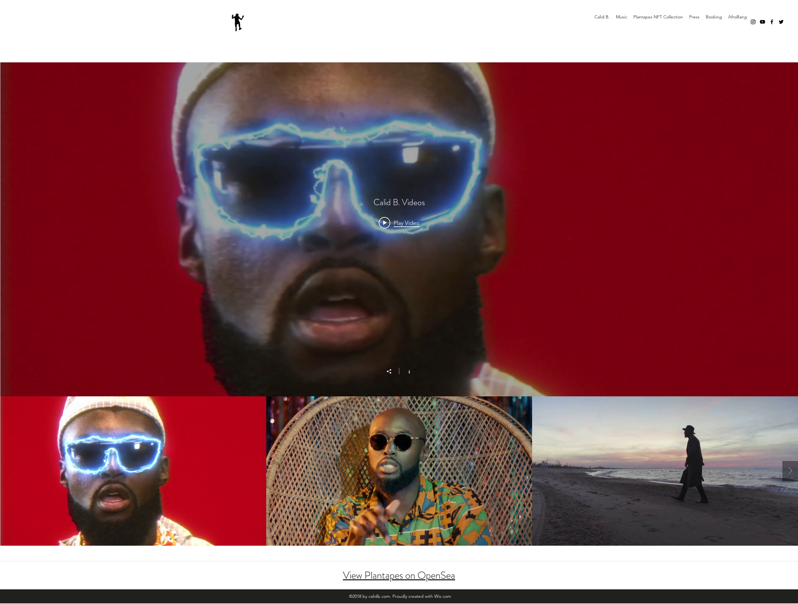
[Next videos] (790, 471)
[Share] (392, 371)
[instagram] (753, 22)
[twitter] (781, 22)
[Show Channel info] (406, 371)
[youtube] (762, 22)
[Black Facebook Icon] (772, 22)
